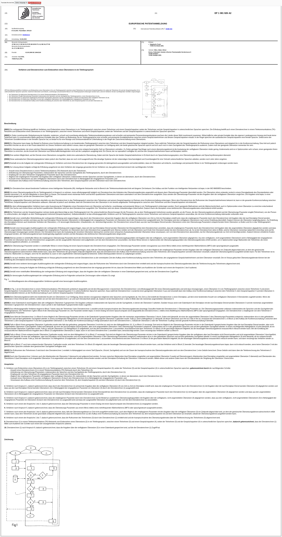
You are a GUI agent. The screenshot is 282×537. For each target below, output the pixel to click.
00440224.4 (26, 35)
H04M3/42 (169, 29)
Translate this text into (7, 2)
